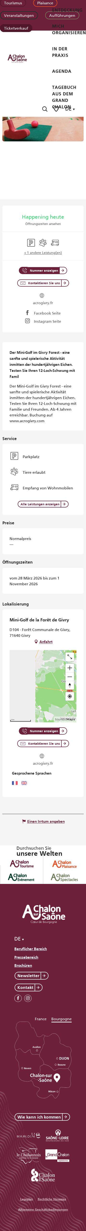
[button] (45, 109)
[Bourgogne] (29, 1134)
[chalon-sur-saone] (21, 58)
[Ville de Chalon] (43, 1174)
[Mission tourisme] (57, 1134)
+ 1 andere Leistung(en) (43, 252)
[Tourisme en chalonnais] (29, 1155)
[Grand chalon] (57, 1155)
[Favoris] (56, 109)
